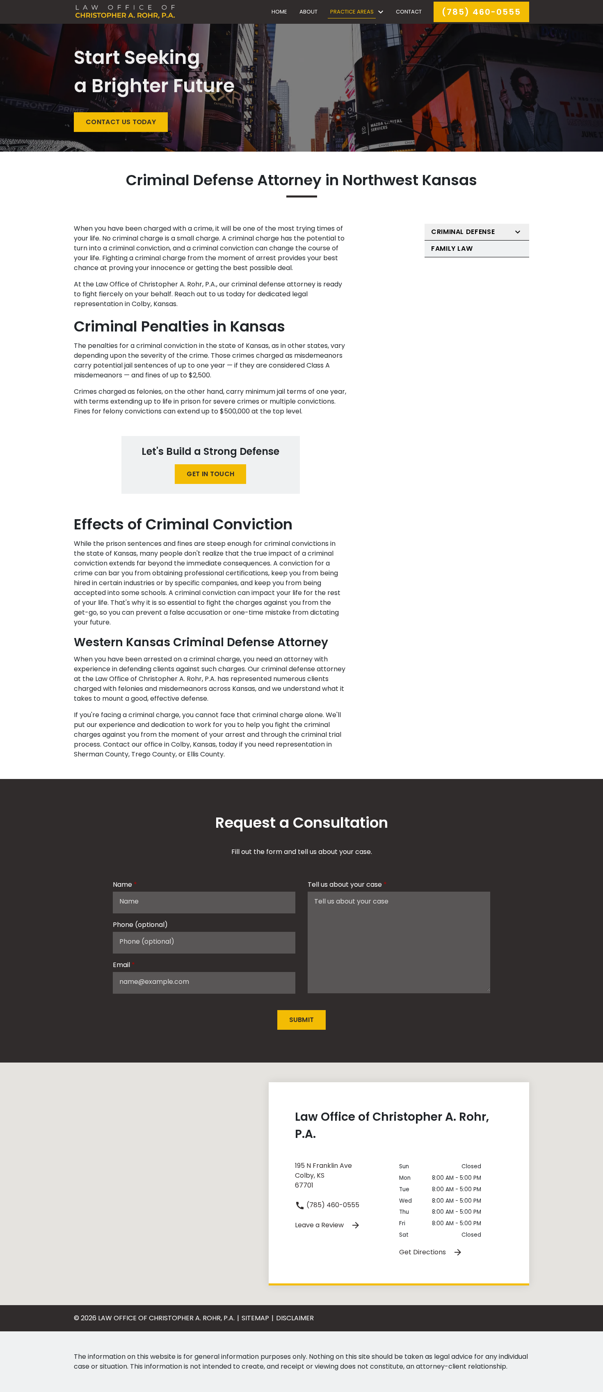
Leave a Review (320, 1225)
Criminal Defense (463, 231)
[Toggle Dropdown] (381, 12)
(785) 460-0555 (332, 1205)
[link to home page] (125, 11)
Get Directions (423, 1252)
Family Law (452, 248)
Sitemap (255, 1318)
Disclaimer (295, 1318)
